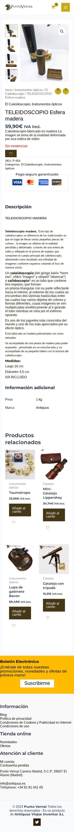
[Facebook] (37, 822)
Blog (3, 714)
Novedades (8, 742)
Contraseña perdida (14, 765)
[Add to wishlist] (11, 153)
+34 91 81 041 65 (30, 787)
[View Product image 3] (11, 60)
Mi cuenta (7, 761)
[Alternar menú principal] (65, 7)
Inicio (8, 90)
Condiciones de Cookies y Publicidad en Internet (35, 722)
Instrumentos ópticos (29, 90)
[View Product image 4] (11, 75)
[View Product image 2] (11, 45)
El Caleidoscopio (17, 104)
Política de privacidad (15, 718)
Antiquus (42, 407)
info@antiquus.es (12, 783)
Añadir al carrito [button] (18, 510)
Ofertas (5, 746)
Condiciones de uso (14, 726)
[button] (62, 31)
